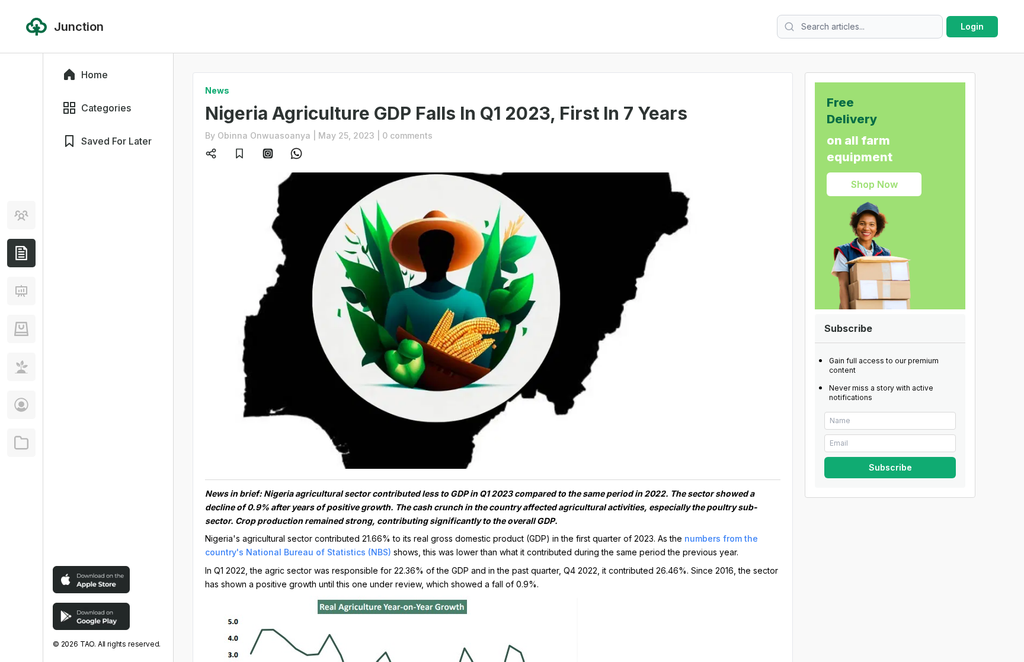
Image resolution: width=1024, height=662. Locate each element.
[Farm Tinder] (21, 329)
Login (972, 26)
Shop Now (874, 184)
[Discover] (21, 215)
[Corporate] (21, 442)
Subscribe (890, 467)
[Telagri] (21, 367)
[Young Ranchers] (21, 291)
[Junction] (21, 253)
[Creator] (21, 405)
